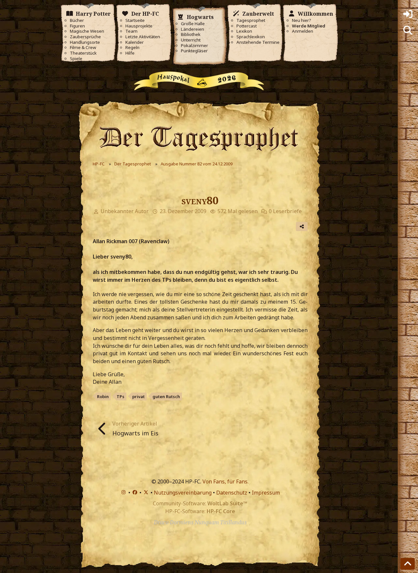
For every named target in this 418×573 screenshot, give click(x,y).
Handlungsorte (85, 42)
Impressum (266, 492)
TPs (120, 396)
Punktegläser (194, 51)
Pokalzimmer (194, 45)
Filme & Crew (83, 47)
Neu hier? (301, 20)
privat (138, 396)
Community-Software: (200, 503)
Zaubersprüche (85, 37)
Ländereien (192, 29)
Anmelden (302, 31)
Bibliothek (191, 34)
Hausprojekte (139, 26)
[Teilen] (302, 226)
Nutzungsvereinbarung (183, 492)
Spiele (76, 58)
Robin (103, 396)
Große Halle (193, 23)
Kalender (134, 42)
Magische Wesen (87, 31)
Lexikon (244, 31)
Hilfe (130, 53)
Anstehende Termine (258, 42)
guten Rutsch (166, 396)
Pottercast (246, 26)
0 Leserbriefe (285, 211)
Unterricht (191, 40)
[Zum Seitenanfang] (407, 564)
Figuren (77, 26)
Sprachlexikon (250, 37)
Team (131, 31)
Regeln (132, 47)
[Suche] (407, 30)
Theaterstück (83, 53)
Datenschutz (231, 492)
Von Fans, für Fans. (225, 481)
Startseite (135, 20)
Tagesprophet (250, 20)
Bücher (77, 20)
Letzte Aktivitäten (142, 37)
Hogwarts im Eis (135, 433)
